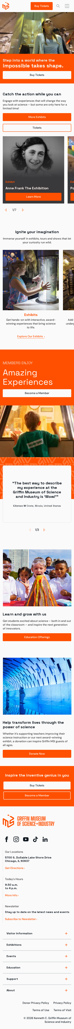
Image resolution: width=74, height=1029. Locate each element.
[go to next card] (23, 210)
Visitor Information (19, 933)
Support (12, 979)
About (11, 990)
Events (11, 956)
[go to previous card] (6, 210)
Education (13, 967)
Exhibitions (14, 945)
